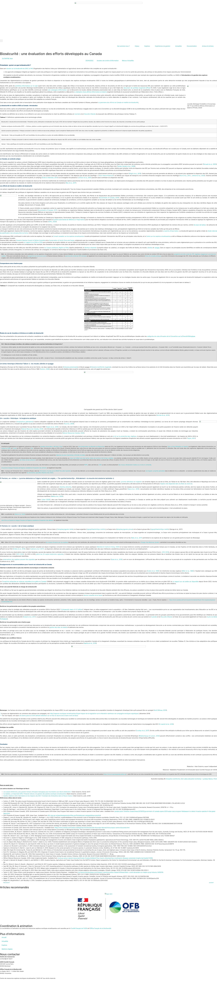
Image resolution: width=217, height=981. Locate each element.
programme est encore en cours (37, 256)
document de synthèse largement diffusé (137, 88)
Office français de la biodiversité (100, 928)
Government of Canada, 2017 (47, 210)
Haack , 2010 (52, 427)
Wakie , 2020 (57, 496)
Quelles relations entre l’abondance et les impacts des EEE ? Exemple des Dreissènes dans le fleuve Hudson (38, 796)
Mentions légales (7, 949)
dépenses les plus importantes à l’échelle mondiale (70, 455)
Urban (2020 (46, 499)
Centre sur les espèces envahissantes (158, 236)
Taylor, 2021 (191, 438)
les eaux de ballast (200, 225)
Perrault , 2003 (209, 164)
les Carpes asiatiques (51, 247)
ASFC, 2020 (52, 221)
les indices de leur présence (27, 460)
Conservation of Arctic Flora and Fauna (61, 240)
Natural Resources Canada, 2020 (32, 429)
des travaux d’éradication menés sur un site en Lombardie (135, 464)
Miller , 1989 (187, 571)
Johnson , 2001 (84, 177)
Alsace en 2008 (5, 448)
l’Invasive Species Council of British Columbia (30, 240)
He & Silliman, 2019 (160, 710)
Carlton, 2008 (44, 369)
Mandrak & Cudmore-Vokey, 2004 (108, 547)
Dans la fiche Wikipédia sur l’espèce (178, 446)
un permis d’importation (170, 231)
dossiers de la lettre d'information (108, 60)
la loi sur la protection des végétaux (124, 436)
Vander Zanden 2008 (126, 166)
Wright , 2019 (135, 173)
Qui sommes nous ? (123, 46)
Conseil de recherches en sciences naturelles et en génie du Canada (24, 581)
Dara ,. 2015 (133, 489)
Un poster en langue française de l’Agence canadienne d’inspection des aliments (24, 468)
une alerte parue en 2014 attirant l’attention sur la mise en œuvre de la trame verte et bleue (48, 715)
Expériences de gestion (162, 46)
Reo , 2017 (71, 183)
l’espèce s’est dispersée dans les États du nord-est (176, 484)
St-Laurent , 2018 (166, 724)
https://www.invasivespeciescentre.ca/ (115, 774)
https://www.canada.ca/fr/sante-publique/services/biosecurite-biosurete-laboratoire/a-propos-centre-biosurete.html (92, 827)
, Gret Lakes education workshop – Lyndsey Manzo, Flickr (191, 779)
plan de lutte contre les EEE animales (76, 256)
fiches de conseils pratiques (153, 256)
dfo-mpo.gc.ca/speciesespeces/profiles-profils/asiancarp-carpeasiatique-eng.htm (74, 815)
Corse (14, 448)
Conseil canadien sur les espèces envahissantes (68, 236)
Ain (32, 448)
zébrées (149, 247)
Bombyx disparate (90, 247)
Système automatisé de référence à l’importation (68, 219)
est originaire (131, 481)
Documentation (192, 46)
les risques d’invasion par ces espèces (57, 542)
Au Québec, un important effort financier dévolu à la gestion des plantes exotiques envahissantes (34, 794)
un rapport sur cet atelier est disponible (185, 581)
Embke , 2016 (19, 549)
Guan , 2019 (116, 559)
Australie (77, 114)
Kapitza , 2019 (90, 643)
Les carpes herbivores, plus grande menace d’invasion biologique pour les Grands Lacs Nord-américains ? (37, 792)
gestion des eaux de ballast (58, 627)
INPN (86, 464)
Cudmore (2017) (37, 549)
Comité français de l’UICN (79, 928)
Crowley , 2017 (142, 730)
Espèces (147, 46)
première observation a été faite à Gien (51, 446)
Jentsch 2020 (198, 175)
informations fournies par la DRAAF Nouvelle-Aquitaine (55, 471)
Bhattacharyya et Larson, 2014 (149, 736)
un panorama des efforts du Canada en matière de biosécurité (118, 102)
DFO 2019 (165, 552)
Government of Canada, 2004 (109, 197)
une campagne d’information (57, 90)
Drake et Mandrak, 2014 (49, 177)
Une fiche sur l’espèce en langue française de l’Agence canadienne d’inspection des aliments (27, 520)
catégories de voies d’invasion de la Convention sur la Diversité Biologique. (171, 336)
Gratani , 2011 (29, 617)
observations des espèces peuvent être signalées (19, 559)
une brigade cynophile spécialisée (155, 471)
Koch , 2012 (185, 175)
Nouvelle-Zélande (89, 114)
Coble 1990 (153, 571)
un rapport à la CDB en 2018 (33, 242)
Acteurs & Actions (207, 46)
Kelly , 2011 (137, 538)
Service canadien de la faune (93, 595)
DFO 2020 (20, 554)
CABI (100, 464)
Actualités (178, 46)
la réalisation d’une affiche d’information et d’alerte (90, 92)
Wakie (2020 (20, 514)
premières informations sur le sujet (26, 86)
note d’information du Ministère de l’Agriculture (91, 446)
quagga (157, 247)
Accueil (4, 937)
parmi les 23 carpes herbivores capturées (50, 554)
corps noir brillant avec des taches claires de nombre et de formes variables (91, 458)
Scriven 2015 (163, 415)
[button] (1, 40)
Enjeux (137, 46)
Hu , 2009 (69, 423)
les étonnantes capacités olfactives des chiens (40, 472)
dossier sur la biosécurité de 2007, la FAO (19, 68)
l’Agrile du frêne (64, 247)
